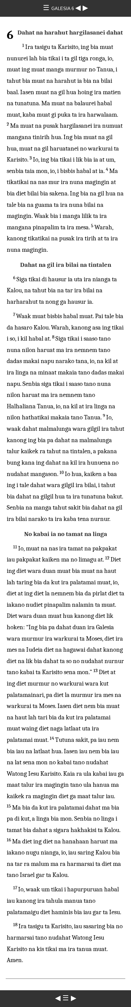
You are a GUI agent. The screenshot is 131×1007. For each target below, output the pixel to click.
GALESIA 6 (63, 8)
